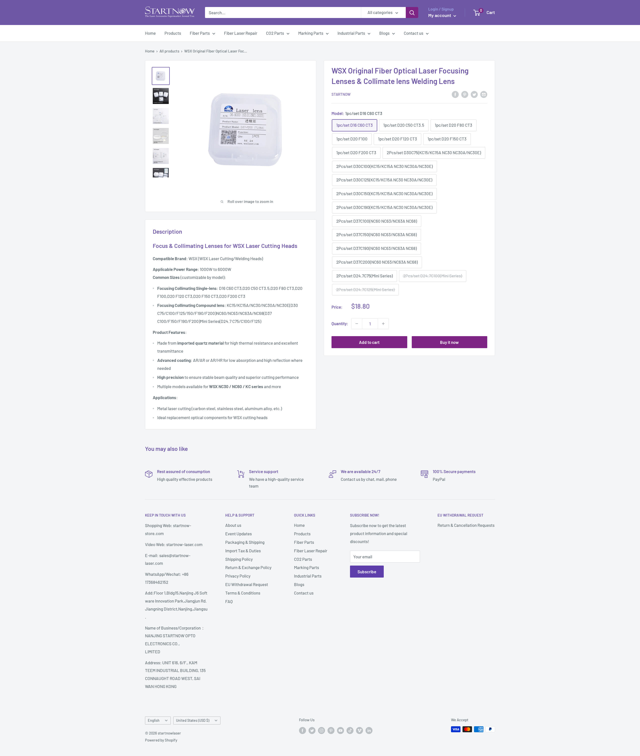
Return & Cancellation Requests (466, 525)
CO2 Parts (275, 32)
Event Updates (238, 533)
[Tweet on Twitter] (474, 94)
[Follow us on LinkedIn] (369, 730)
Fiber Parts (200, 32)
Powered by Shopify (161, 740)
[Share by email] (483, 94)
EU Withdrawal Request (246, 584)
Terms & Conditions (242, 592)
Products (172, 32)
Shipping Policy (239, 559)
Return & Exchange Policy (248, 567)
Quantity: (340, 323)
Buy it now (449, 342)
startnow (341, 94)
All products (169, 51)
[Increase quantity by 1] (383, 323)
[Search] (412, 12)
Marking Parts (310, 32)
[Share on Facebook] (455, 94)
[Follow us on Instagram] (321, 730)
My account (440, 15)
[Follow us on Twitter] (312, 730)
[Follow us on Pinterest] (331, 730)
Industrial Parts (351, 32)
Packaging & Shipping (244, 542)
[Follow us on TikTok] (350, 730)
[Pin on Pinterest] (464, 94)
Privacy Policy (237, 575)
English (154, 720)
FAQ (229, 601)
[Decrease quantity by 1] (357, 323)
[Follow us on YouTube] (340, 730)
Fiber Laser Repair (240, 32)
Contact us (413, 32)
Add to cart (369, 342)
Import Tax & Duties (243, 550)
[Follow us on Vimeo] (359, 730)
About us (233, 525)
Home (150, 32)
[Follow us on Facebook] (302, 730)
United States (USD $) (192, 720)
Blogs (384, 32)
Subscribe (367, 571)
